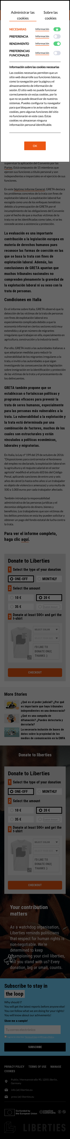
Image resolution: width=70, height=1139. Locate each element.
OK (35, 145)
